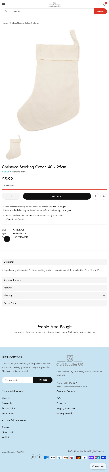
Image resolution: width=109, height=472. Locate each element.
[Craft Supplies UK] (54, 4)
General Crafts (20, 233)
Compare (6, 427)
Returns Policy (8, 408)
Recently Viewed (64, 413)
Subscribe (43, 380)
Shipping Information (65, 408)
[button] (5, 171)
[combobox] (54, 11)
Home (4, 23)
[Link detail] (33, 457)
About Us (6, 398)
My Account (7, 432)
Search (100, 11)
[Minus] (5, 196)
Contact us (7, 403)
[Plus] (16, 196)
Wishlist (5, 437)
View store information (16, 219)
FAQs (59, 398)
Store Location (8, 413)
